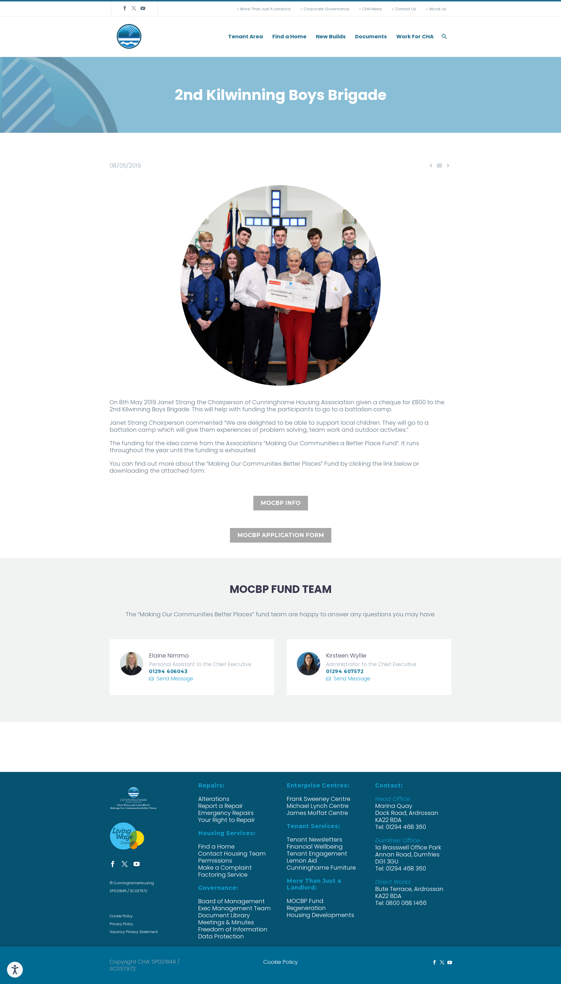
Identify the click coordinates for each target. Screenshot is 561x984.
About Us (437, 9)
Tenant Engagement (317, 853)
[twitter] (125, 864)
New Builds (331, 36)
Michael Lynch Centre (318, 806)
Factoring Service (222, 875)
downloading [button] (129, 471)
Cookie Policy (121, 916)
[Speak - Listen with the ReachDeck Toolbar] (15, 970)
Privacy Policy (121, 923)
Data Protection (221, 936)
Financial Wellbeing (315, 846)
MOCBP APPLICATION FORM (280, 535)
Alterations (213, 799)
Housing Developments (320, 915)
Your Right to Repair (226, 820)
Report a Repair (220, 806)
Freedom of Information (232, 929)
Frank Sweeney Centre (318, 799)
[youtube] (137, 864)
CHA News (372, 9)
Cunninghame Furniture (321, 867)
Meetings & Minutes (226, 922)
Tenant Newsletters (314, 839)
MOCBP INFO (281, 503)
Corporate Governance (326, 9)
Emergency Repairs (226, 813)
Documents (371, 36)
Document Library (224, 915)
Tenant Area (245, 36)
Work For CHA (415, 36)
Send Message (175, 678)
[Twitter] (133, 8)
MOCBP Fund (305, 901)
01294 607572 (345, 671)
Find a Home (289, 36)
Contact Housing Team (232, 853)
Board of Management (231, 901)
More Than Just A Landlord (265, 9)
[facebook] (113, 864)
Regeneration (306, 908)
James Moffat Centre (317, 813)
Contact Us (405, 9)
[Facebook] (124, 8)
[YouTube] (143, 8)
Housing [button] (308, 402)
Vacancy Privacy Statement (134, 931)
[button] (444, 36)
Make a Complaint (225, 867)
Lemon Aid (302, 860)
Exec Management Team (234, 908)
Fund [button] (331, 464)
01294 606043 (168, 671)
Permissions (215, 860)
